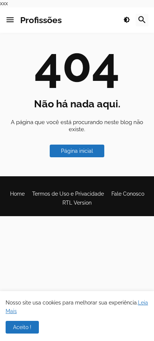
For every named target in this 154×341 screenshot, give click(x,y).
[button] (10, 20)
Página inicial (77, 151)
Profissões (41, 20)
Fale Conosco (127, 194)
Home (17, 194)
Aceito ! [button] (22, 327)
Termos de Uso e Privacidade (68, 194)
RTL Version (77, 203)
